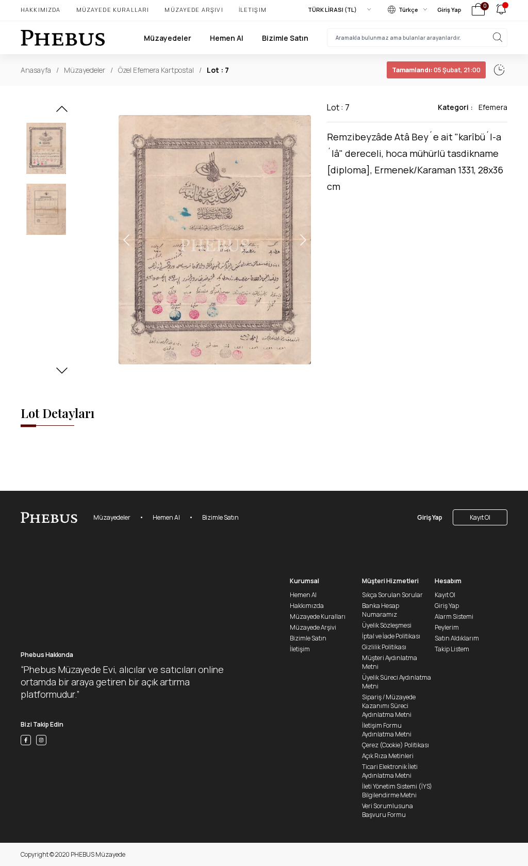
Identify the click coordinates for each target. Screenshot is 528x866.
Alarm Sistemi (454, 616)
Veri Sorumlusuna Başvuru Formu (387, 810)
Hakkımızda (41, 9)
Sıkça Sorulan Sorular (392, 594)
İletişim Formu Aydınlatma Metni (386, 730)
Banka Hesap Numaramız (380, 610)
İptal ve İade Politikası (391, 636)
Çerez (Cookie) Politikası (395, 745)
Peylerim (447, 627)
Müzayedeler (167, 38)
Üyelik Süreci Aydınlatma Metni (396, 682)
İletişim (253, 9)
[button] (62, 112)
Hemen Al (226, 38)
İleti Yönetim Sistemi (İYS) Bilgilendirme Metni (397, 790)
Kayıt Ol (480, 517)
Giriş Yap (449, 9)
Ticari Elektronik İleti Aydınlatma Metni (390, 771)
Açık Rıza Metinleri (388, 755)
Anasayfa (36, 70)
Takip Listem (452, 649)
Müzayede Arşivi (193, 9)
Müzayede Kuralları (113, 9)
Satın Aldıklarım (457, 638)
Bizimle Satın (285, 38)
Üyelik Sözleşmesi (386, 625)
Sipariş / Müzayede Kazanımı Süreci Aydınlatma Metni (389, 706)
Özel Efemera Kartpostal (156, 70)
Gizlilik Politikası (384, 647)
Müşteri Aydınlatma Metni (389, 662)
